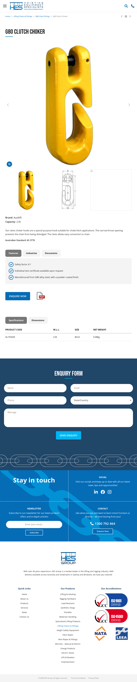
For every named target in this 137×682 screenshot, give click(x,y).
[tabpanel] (68, 271)
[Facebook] (102, 491)
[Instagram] (109, 491)
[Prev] (122, 16)
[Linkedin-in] (95, 491)
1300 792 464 (105, 523)
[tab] (13, 253)
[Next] (129, 16)
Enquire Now (17, 296)
